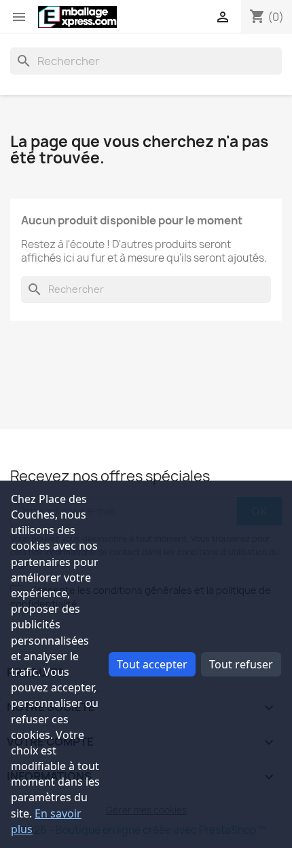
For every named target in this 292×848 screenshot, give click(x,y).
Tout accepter (152, 664)
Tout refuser (241, 664)
